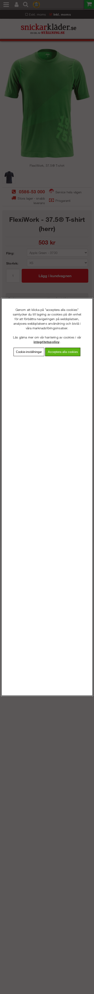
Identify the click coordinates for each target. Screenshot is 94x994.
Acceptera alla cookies (63, 352)
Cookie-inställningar (29, 352)
